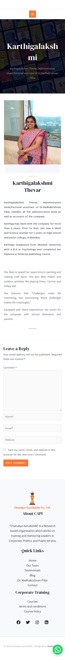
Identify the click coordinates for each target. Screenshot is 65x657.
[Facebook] (18, 622)
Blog (32, 575)
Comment (10, 367)
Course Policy (32, 611)
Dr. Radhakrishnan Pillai (33, 580)
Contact (33, 585)
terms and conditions (32, 606)
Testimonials (32, 570)
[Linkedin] (46, 622)
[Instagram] (37, 622)
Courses (32, 601)
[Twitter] (28, 622)
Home (32, 560)
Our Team (32, 565)
